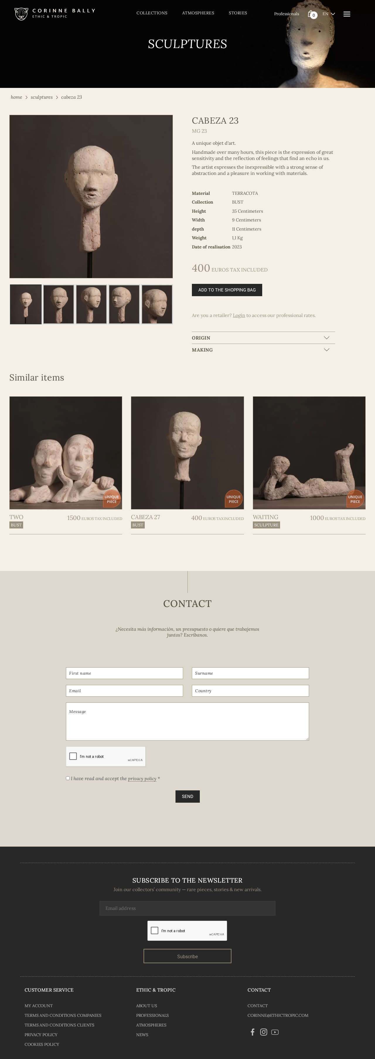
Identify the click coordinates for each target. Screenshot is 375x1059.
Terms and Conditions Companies (63, 1015)
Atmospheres (198, 13)
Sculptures (42, 97)
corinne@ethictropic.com (278, 1015)
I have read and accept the (115, 778)
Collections (152, 13)
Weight (199, 238)
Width (198, 220)
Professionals (286, 13)
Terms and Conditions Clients (59, 1025)
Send (187, 796)
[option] (91, 196)
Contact (257, 1005)
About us (146, 1005)
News (142, 1034)
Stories (238, 13)
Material (201, 193)
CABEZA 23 (71, 97)
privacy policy (142, 778)
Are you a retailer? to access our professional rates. (254, 315)
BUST (16, 525)
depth (198, 229)
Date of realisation (211, 247)
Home (16, 97)
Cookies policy (42, 1044)
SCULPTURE (266, 525)
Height (199, 211)
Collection (202, 202)
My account (39, 1005)
